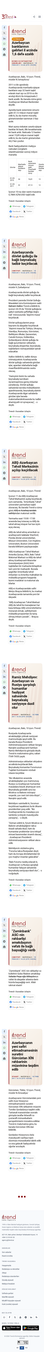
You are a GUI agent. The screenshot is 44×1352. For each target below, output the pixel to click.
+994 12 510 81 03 (8, 1237)
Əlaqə (4, 1273)
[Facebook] (9, 1317)
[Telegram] (25, 1317)
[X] (15, 1317)
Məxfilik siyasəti (8, 1297)
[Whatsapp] (4, 1317)
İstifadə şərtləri (7, 1293)
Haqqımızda (6, 1265)
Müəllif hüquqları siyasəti (11, 1301)
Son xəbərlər (6, 1252)
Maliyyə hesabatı (8, 1284)
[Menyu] (39, 16)
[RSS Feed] (36, 1317)
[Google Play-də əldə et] (30, 1328)
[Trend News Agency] (9, 1218)
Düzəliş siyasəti (7, 1280)
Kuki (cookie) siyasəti (10, 1304)
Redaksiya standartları (10, 1276)
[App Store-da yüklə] (11, 1328)
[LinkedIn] (31, 1317)
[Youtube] (20, 1317)
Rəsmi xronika (7, 1256)
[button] (4, 27)
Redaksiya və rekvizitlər (10, 1269)
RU (26, 1348)
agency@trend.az (8, 1240)
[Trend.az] (9, 17)
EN (17, 1348)
